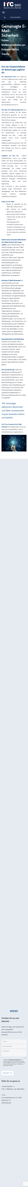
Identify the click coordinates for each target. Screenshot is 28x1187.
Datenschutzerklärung (14, 1059)
